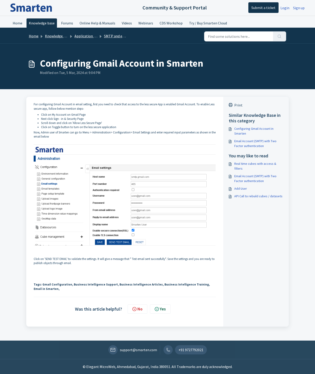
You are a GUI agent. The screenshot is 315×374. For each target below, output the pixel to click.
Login (284, 8)
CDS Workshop (171, 23)
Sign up (299, 8)
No (140, 309)
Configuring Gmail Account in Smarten (253, 131)
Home (17, 23)
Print (238, 105)
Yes (163, 309)
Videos (127, 23)
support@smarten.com (138, 349)
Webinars (145, 23)
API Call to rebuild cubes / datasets (258, 196)
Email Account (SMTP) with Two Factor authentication (255, 143)
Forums (67, 23)
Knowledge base (42, 23)
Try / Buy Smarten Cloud (208, 23)
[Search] (279, 36)
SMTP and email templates (125, 36)
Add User (240, 188)
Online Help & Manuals (97, 23)
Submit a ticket (263, 7)
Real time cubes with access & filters (255, 166)
